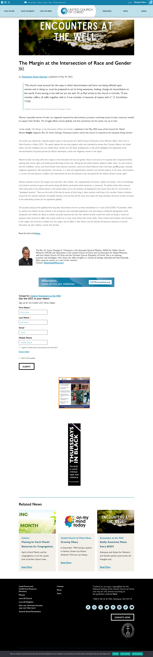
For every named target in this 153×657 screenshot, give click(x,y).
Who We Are (9, 11)
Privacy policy (137, 654)
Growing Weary (69, 542)
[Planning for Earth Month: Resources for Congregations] (37, 521)
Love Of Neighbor (26, 602)
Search (130, 2)
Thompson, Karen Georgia (34, 76)
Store (50, 2)
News (59, 590)
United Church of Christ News (76, 538)
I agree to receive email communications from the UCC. (39, 347)
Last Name (25, 317)
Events (39, 2)
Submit (27, 366)
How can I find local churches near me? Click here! (31, 606)
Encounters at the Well (50, 295)
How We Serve (46, 11)
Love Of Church (25, 598)
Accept (115, 654)
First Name (25, 307)
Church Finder (32, 2)
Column (34, 295)
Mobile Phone (25, 337)
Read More (27, 566)
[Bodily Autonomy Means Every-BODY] (115, 521)
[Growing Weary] (76, 521)
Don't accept (125, 654)
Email (22, 327)
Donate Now (140, 2)
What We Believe (27, 11)
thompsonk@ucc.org (54, 262)
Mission (22, 595)
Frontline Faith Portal (59, 2)
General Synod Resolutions (30, 611)
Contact (45, 2)
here (115, 593)
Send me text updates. (28, 358)
